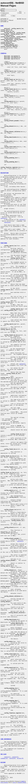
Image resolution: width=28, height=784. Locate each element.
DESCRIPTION (4, 173)
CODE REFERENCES (6, 739)
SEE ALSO (3, 754)
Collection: (3, 14)
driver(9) (20, 758)
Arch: (21, 11)
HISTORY (3, 762)
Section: (3, 11)
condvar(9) (4, 758)
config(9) (7, 222)
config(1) (4, 218)
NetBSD (23, 781)
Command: (3, 8)
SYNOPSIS (3, 53)
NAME (2, 26)
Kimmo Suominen (4, 782)
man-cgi (14, 782)
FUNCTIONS (4, 243)
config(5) (22, 364)
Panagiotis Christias (22, 782)
